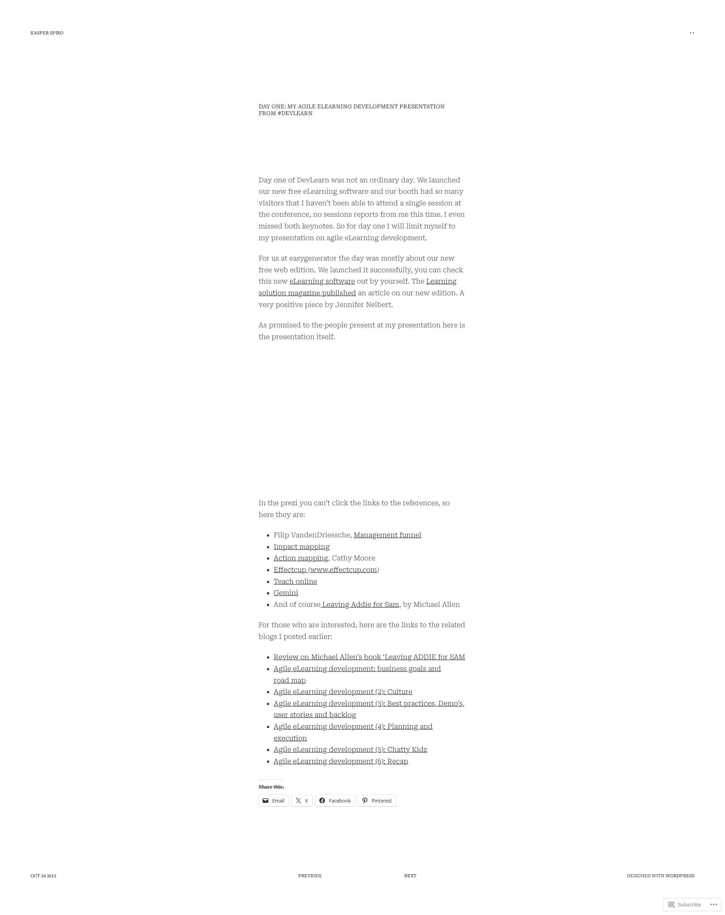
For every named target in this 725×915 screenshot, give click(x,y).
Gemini (286, 593)
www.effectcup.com (343, 570)
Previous (309, 875)
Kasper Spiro (47, 33)
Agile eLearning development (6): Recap (341, 761)
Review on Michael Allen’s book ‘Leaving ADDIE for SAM (369, 657)
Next (410, 875)
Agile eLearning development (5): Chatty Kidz (350, 749)
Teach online (295, 581)
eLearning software (322, 281)
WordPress (680, 875)
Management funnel (387, 535)
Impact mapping (302, 547)
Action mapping (301, 558)
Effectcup (291, 570)
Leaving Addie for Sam (360, 604)
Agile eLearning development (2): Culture (343, 692)
